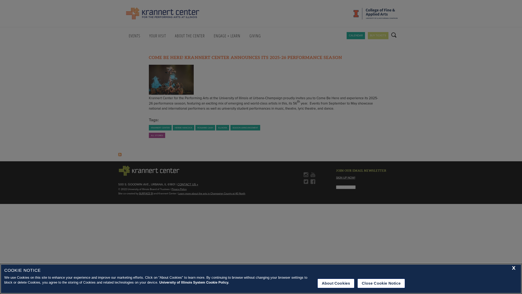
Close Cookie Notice (381, 283)
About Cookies (336, 283)
